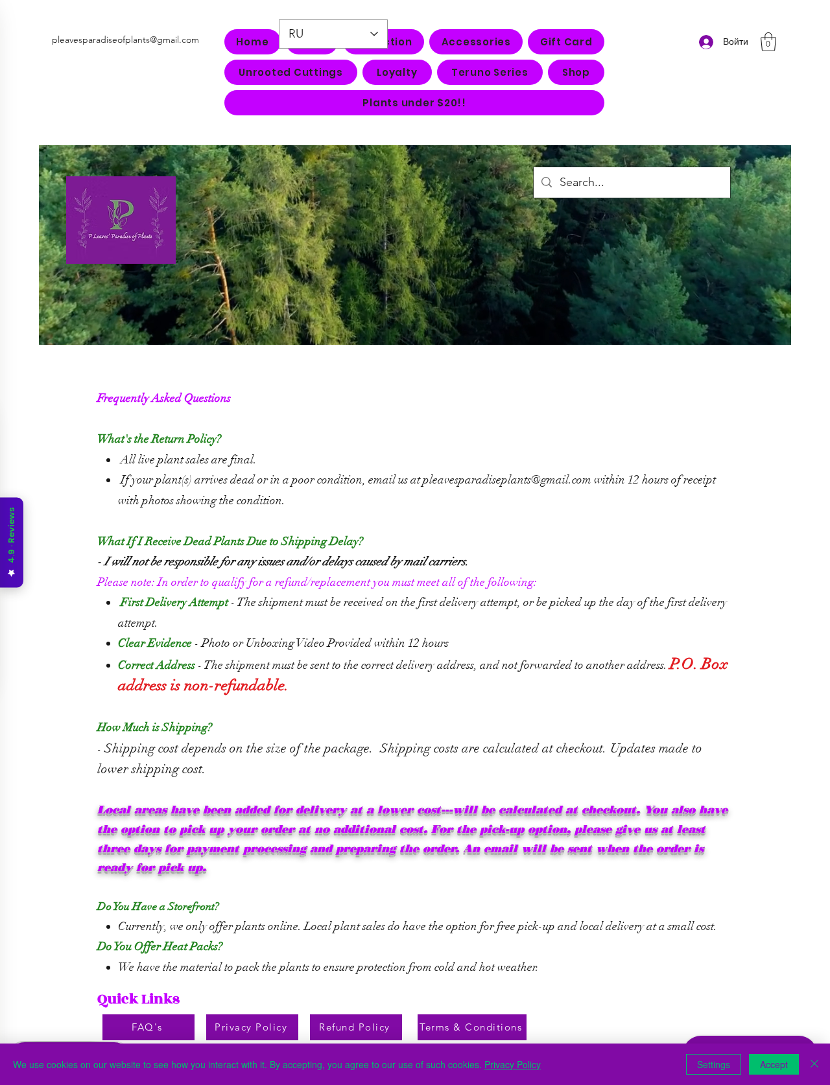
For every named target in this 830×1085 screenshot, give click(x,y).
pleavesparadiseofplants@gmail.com (125, 39)
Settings (713, 1064)
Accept (774, 1064)
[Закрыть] (814, 1064)
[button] (476, 41)
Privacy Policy (512, 1064)
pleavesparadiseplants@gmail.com (507, 479)
